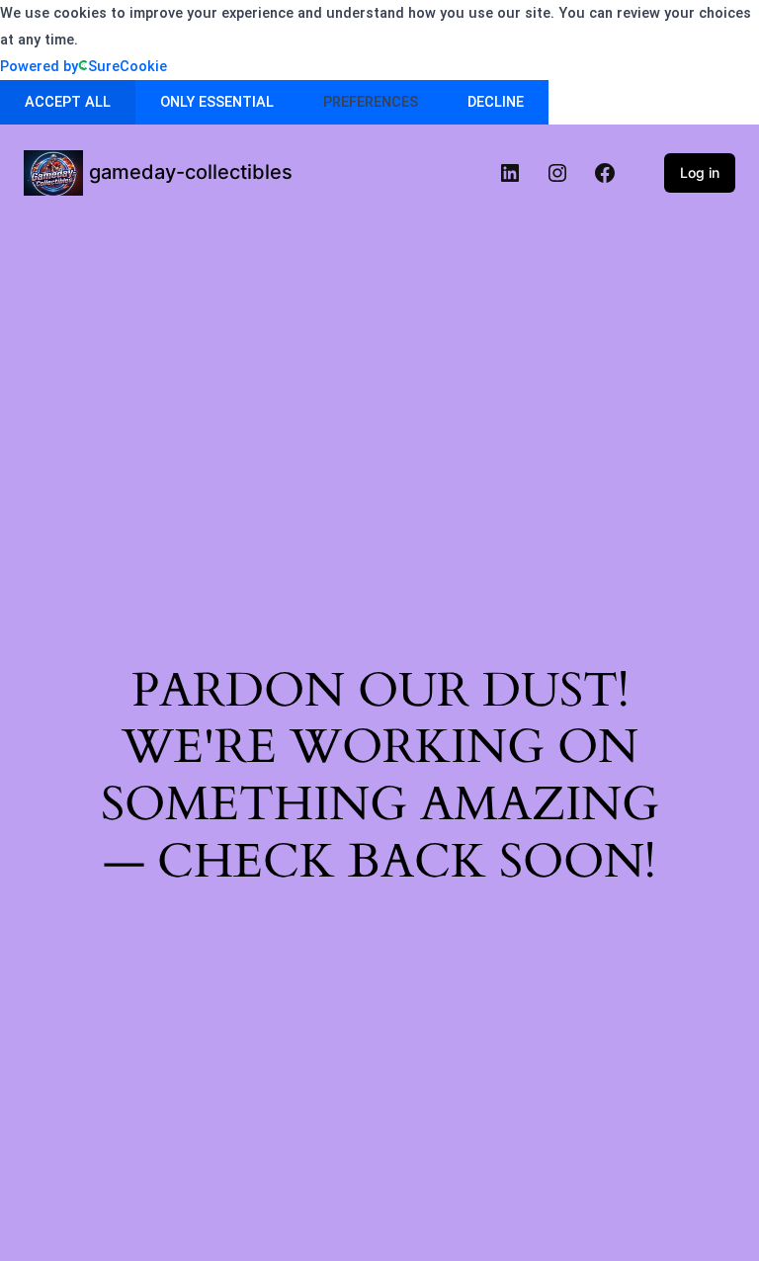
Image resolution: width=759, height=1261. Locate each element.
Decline (495, 102)
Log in (699, 172)
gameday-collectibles (191, 172)
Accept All (68, 102)
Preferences (370, 102)
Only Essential (217, 102)
